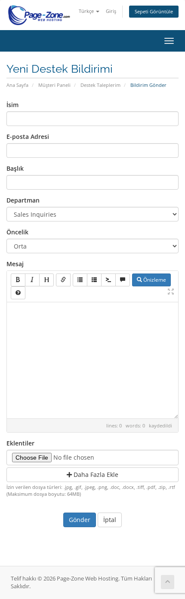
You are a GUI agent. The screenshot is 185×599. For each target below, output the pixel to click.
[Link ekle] (63, 279)
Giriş (111, 11)
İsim (12, 105)
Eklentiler (20, 443)
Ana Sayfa (17, 85)
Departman (23, 200)
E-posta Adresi (27, 136)
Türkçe (87, 11)
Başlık (15, 168)
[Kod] (108, 279)
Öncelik (17, 232)
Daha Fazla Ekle (95, 474)
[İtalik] (32, 279)
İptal (109, 520)
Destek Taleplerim (100, 85)
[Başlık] (46, 279)
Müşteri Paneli (54, 85)
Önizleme (154, 279)
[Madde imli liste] (80, 279)
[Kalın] (18, 279)
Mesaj (15, 264)
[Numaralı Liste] (94, 279)
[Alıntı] (122, 279)
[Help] (18, 292)
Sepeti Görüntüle (154, 11)
